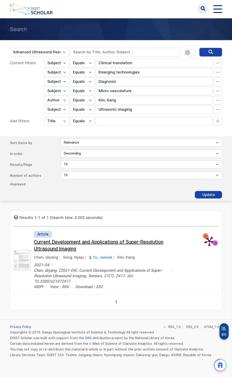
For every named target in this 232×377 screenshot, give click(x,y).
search (203, 8)
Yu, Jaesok (102, 257)
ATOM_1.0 (211, 327)
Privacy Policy (20, 327)
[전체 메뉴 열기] (217, 8)
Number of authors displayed (25, 180)
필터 (224, 334)
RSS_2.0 (192, 327)
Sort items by (21, 143)
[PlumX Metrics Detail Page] (209, 241)
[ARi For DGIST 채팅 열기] (220, 365)
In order (16, 154)
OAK (88, 338)
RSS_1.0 (174, 327)
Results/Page (21, 165)
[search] (210, 52)
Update (208, 195)
